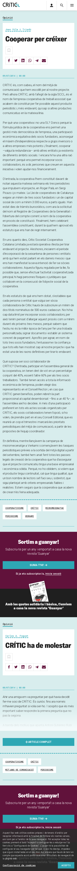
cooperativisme (14, 508)
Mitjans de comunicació (19, 769)
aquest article (16, 730)
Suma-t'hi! (37, 565)
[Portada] (11, 5)
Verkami (29, 516)
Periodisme (11, 516)
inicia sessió (53, 573)
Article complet (40, 742)
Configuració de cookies (19, 865)
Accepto (66, 865)
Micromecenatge (54, 508)
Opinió (8, 17)
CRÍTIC (34, 508)
